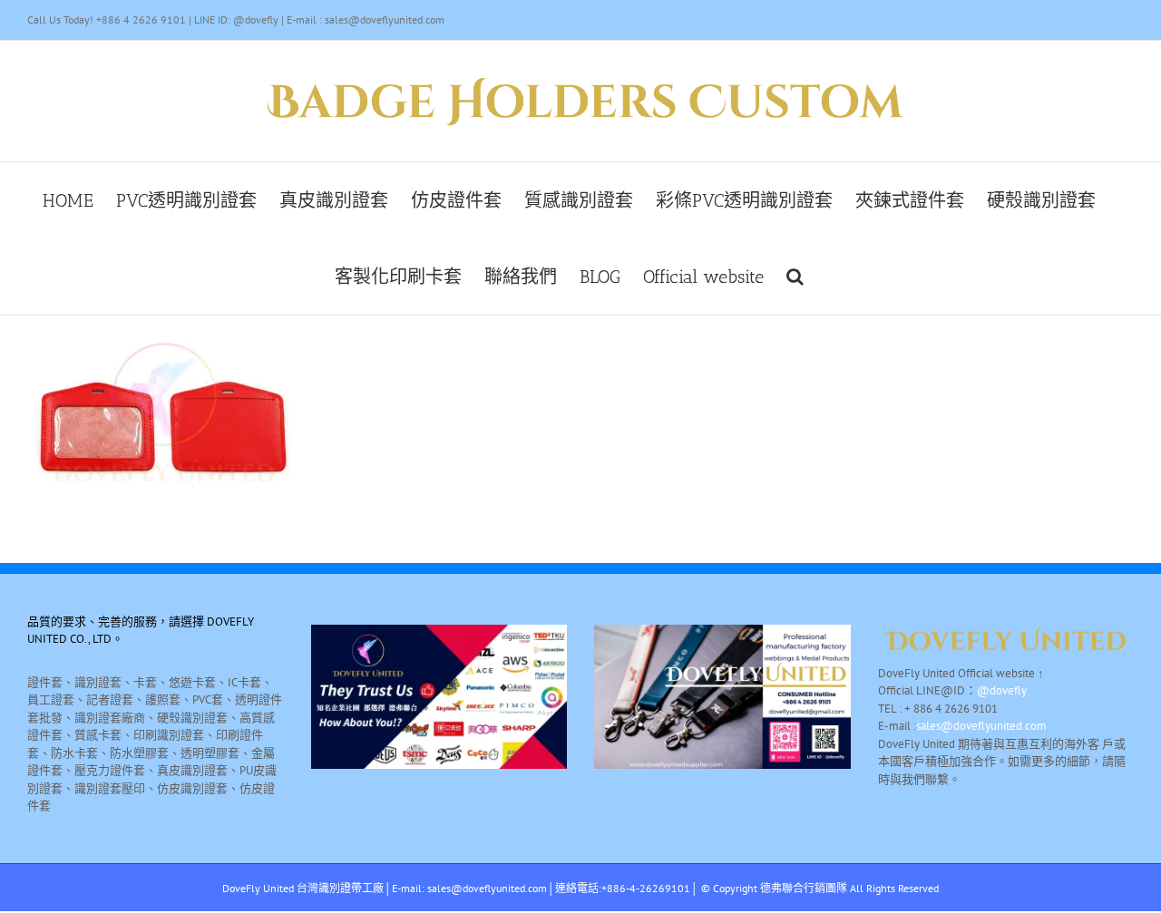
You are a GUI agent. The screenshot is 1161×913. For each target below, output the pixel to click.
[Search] (795, 276)
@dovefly (1002, 690)
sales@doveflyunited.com (981, 725)
